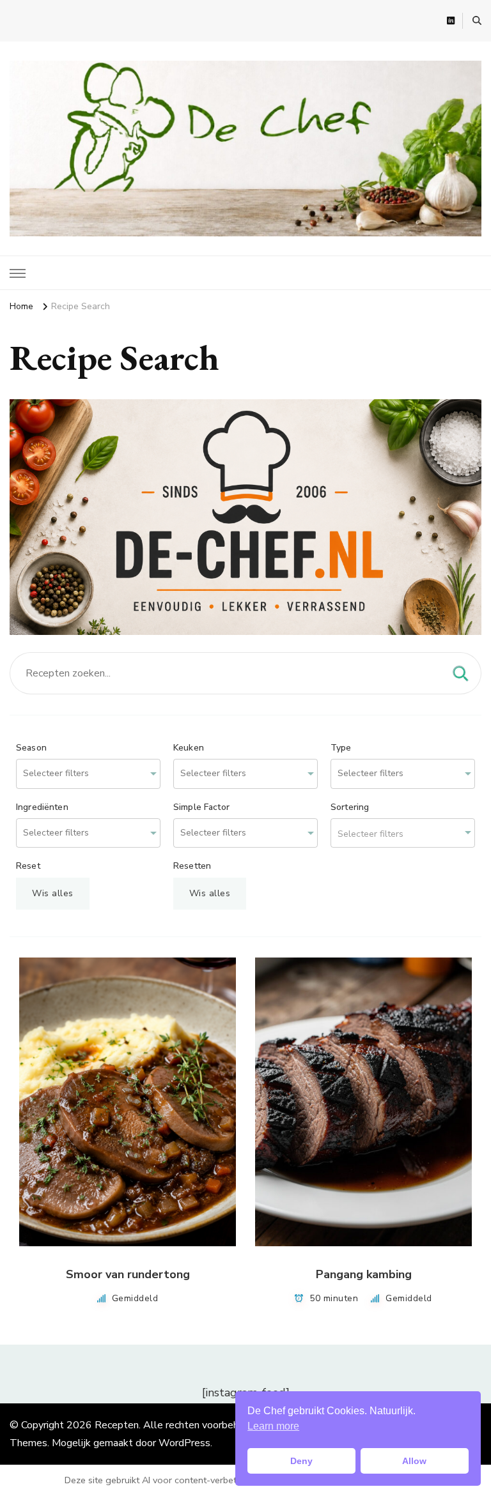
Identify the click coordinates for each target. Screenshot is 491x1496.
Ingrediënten (42, 807)
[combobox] (88, 773)
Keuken (188, 748)
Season (31, 748)
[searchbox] (72, 774)
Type (341, 748)
